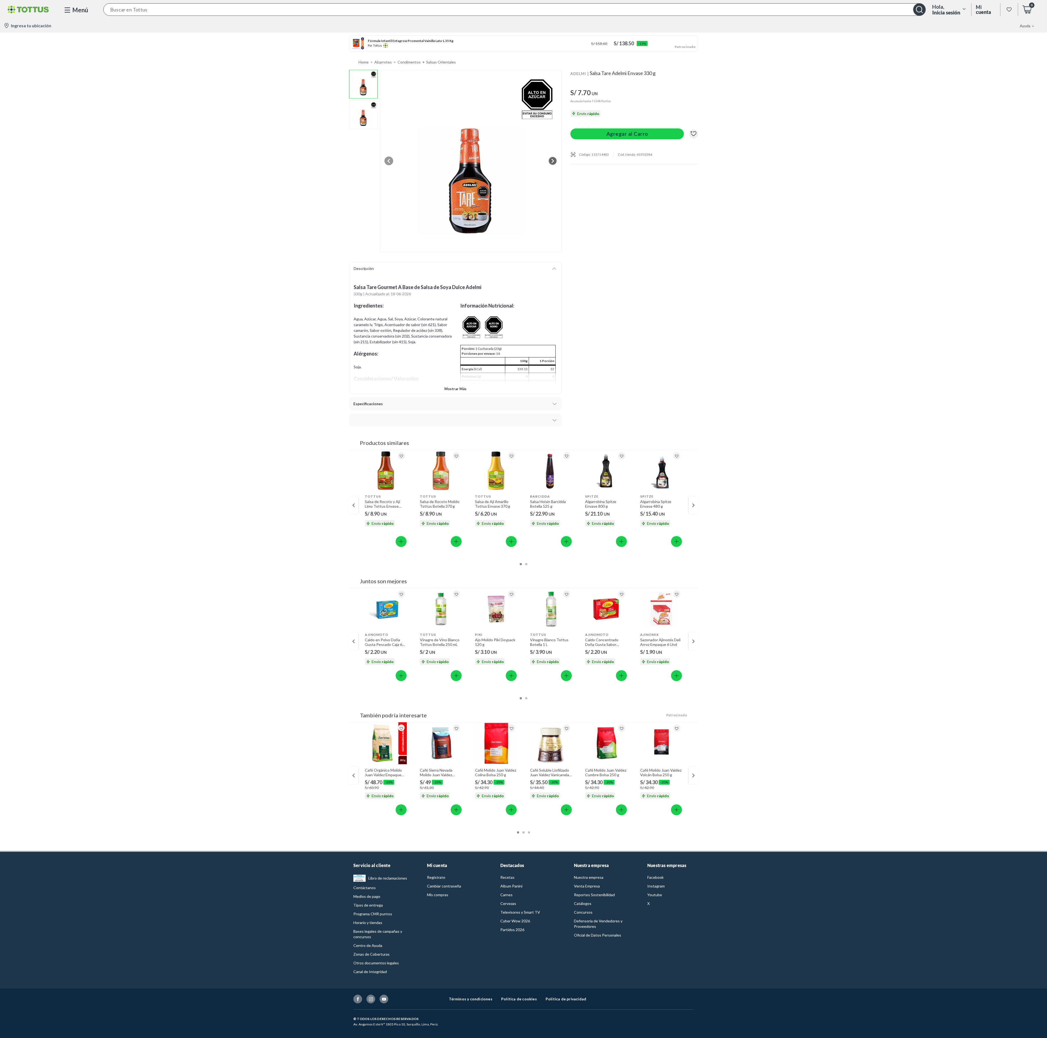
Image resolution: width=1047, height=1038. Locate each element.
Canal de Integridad (370, 971)
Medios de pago (366, 896)
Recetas (507, 877)
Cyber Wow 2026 (515, 921)
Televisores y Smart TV (520, 912)
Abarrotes (383, 62)
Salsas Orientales (441, 62)
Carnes (506, 894)
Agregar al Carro (627, 134)
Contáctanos (364, 887)
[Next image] (552, 161)
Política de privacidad (566, 999)
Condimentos (409, 62)
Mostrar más (455, 389)
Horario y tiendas (367, 922)
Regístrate (436, 877)
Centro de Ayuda (367, 945)
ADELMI (578, 73)
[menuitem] (1023, 26)
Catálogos (582, 903)
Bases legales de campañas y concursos (377, 934)
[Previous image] (388, 161)
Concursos (583, 912)
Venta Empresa (587, 886)
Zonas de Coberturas (371, 954)
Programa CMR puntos (372, 913)
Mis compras (437, 894)
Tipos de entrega (368, 905)
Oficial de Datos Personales (597, 935)
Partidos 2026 (512, 929)
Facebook (655, 877)
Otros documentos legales (376, 963)
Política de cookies (519, 999)
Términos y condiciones (470, 999)
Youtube (654, 894)
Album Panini (511, 886)
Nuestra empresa (588, 877)
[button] (514, 9)
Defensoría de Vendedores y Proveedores (598, 924)
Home (364, 62)
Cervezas (508, 903)
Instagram (656, 886)
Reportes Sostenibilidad (594, 894)
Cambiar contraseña (444, 886)
